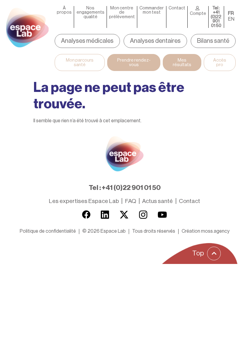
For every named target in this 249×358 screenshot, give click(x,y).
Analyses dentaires (155, 41)
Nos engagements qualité (90, 12)
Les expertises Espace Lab (84, 201)
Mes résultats (182, 62)
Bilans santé (213, 41)
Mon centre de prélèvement (122, 12)
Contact (177, 8)
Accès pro (219, 62)
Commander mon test (151, 10)
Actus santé (157, 201)
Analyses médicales (87, 41)
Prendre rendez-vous (134, 62)
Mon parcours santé (80, 62)
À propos (64, 10)
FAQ (130, 201)
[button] (104, 231)
